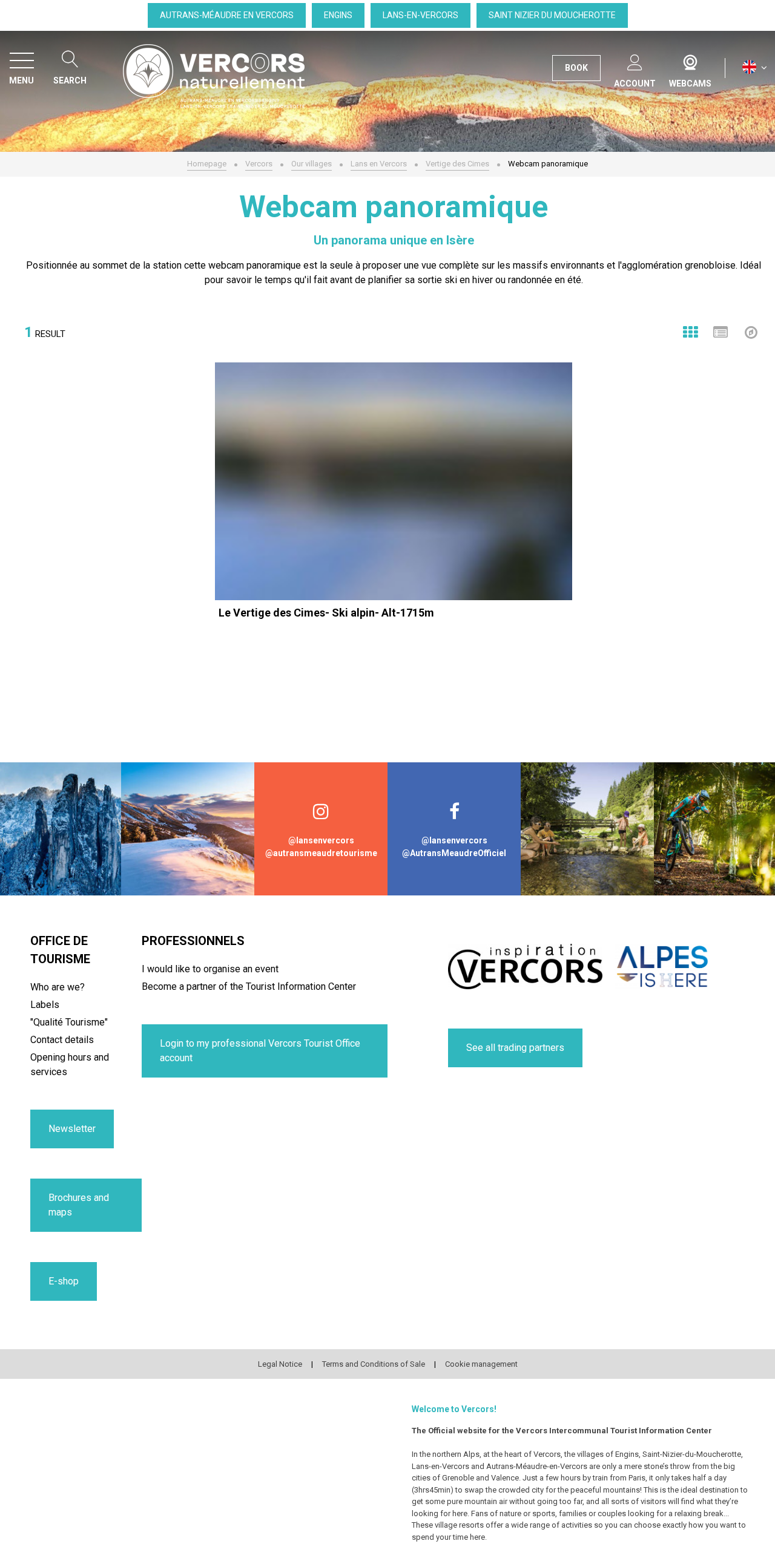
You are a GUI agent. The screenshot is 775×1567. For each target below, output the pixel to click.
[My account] (635, 60)
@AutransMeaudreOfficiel (454, 853)
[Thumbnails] (690, 332)
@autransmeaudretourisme (321, 853)
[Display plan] (751, 332)
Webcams (690, 59)
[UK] (754, 67)
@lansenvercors (321, 840)
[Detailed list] (720, 332)
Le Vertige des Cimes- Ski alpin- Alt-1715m (326, 612)
